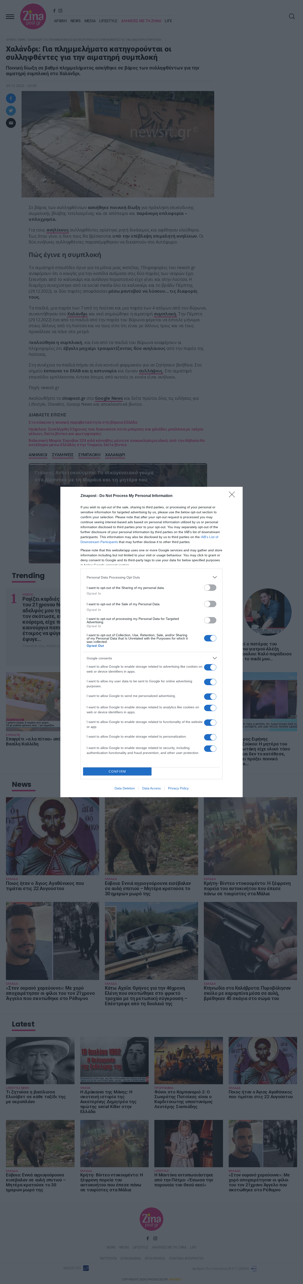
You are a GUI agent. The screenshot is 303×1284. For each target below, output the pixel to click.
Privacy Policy (178, 788)
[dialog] (151, 642)
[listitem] (151, 577)
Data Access (151, 788)
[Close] (233, 496)
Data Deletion (125, 788)
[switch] (210, 587)
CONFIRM (117, 771)
